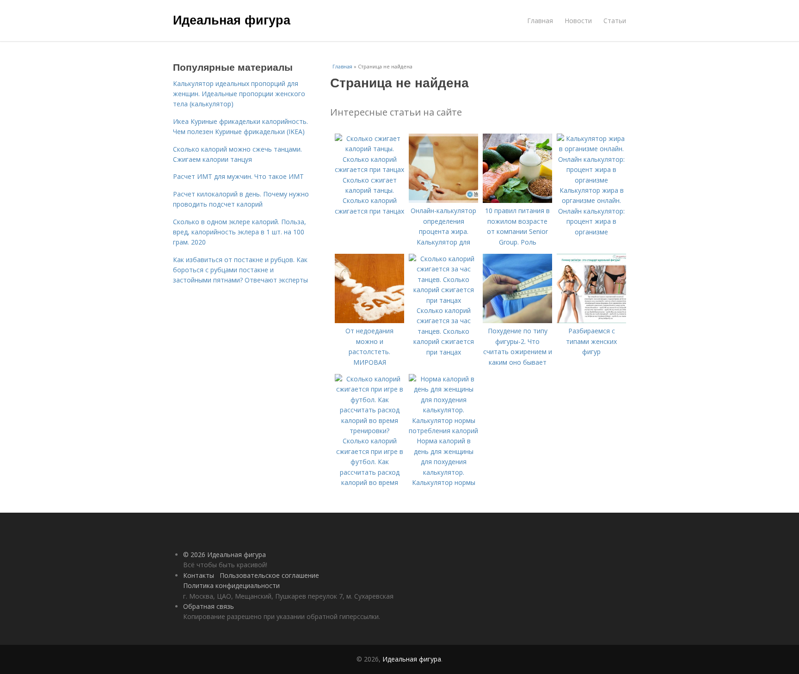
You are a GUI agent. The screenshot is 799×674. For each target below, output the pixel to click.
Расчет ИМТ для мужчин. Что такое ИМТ (238, 176)
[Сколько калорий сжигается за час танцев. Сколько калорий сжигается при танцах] (443, 300)
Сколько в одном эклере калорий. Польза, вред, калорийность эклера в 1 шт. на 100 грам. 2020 (239, 232)
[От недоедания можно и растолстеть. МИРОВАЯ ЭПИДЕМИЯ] (369, 320)
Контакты (198, 575)
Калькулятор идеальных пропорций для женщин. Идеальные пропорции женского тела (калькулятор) (239, 94)
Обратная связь (208, 606)
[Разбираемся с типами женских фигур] (591, 320)
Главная (540, 20)
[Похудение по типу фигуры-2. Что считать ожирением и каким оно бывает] (517, 320)
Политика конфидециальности (231, 585)
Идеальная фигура (231, 19)
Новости (578, 20)
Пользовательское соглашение (269, 575)
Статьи (614, 20)
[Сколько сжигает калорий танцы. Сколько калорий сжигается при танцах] (369, 169)
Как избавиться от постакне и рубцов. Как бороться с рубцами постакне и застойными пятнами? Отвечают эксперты (240, 270)
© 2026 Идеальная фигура (224, 554)
